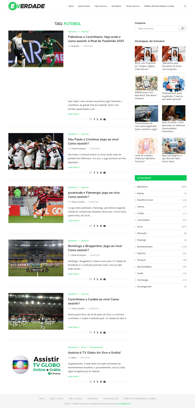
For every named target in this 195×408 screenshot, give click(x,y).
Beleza (162, 193)
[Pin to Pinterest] (101, 119)
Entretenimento (162, 246)
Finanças (162, 259)
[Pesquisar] (182, 28)
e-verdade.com (124, 403)
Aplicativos (162, 186)
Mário (73, 357)
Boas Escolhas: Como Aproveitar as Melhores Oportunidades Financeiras (173, 127)
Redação (75, 46)
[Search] (185, 6)
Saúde (162, 273)
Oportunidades (162, 266)
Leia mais (72, 113)
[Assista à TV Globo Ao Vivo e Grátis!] (35, 364)
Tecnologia (162, 279)
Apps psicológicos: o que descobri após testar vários (172, 158)
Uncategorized (162, 286)
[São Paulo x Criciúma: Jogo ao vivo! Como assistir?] (35, 151)
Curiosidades (162, 219)
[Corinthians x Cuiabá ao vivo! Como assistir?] (35, 311)
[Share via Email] (104, 119)
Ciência (162, 206)
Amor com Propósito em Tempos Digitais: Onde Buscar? (145, 66)
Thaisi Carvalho (78, 202)
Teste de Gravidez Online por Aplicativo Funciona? (145, 158)
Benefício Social (162, 199)
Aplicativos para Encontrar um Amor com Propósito (172, 66)
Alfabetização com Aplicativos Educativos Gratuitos (146, 95)
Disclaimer (116, 6)
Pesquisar (140, 23)
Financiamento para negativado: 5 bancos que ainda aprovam (172, 96)
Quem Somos (84, 6)
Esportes (162, 253)
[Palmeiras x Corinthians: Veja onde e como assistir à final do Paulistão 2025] (35, 49)
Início (71, 6)
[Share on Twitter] (97, 119)
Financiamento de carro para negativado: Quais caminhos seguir (146, 126)
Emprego (162, 239)
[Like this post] (90, 119)
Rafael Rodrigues (78, 148)
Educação (162, 233)
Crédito (162, 213)
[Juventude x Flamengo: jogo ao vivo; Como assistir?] (35, 204)
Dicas (162, 226)
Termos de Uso (133, 6)
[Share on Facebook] (94, 119)
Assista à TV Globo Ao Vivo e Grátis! (94, 352)
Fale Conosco (101, 6)
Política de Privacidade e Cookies (159, 6)
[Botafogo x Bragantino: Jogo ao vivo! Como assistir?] (35, 258)
